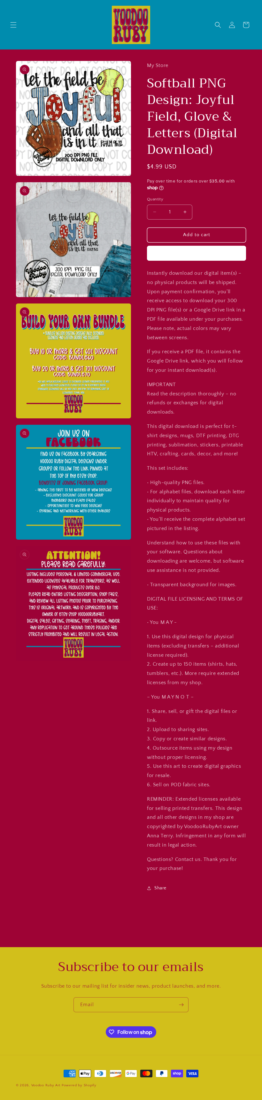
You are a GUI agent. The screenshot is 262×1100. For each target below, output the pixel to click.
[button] (13, 25)
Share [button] (160, 888)
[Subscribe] (181, 1004)
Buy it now (196, 253)
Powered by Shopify (79, 1085)
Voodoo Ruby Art (46, 1085)
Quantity (155, 199)
